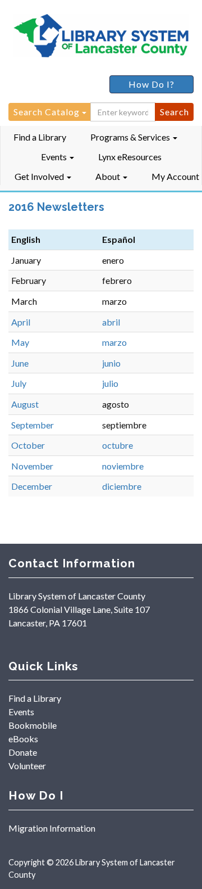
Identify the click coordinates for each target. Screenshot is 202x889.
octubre (117, 445)
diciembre (121, 486)
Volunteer (27, 765)
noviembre (123, 466)
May (20, 342)
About (108, 176)
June (20, 363)
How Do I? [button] (151, 84)
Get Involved (40, 176)
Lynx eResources (130, 156)
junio (111, 363)
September (32, 424)
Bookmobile (32, 725)
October (28, 445)
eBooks (23, 738)
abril (111, 322)
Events (54, 156)
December (31, 486)
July (18, 383)
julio (110, 383)
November (32, 466)
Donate (22, 752)
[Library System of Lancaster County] (101, 37)
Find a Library (39, 137)
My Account (175, 176)
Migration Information (51, 828)
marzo (114, 342)
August (25, 404)
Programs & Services (131, 137)
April (20, 322)
